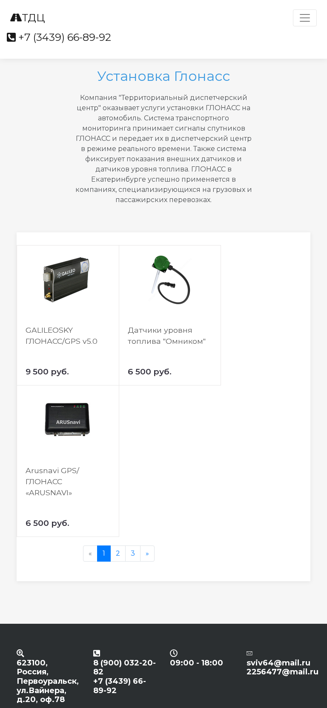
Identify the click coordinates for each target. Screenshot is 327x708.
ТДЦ (33, 17)
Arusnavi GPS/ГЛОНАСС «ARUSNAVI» (52, 481)
